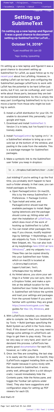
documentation (28, 346)
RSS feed (41, 410)
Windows (39, 308)
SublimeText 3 (38, 123)
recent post (7, 76)
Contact (30, 410)
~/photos (20, 7)
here (47, 249)
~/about (30, 7)
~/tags (47, 11)
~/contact (46, 7)
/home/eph (8, 3)
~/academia (8, 7)
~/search (37, 11)
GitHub (51, 410)
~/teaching (36, 3)
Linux (15, 312)
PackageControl (22, 135)
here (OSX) (39, 246)
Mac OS (28, 308)
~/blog (18, 3)
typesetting (34, 56)
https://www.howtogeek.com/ (28, 305)
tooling (24, 56)
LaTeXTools (44, 218)
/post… (25, 3)
